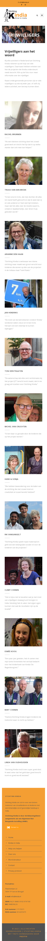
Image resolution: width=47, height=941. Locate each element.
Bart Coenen (11, 710)
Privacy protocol (15, 871)
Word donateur (14, 860)
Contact (11, 865)
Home (10, 837)
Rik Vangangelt (13, 534)
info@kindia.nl (24, 2)
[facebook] (21, 5)
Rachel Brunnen (13, 134)
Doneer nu (14, 827)
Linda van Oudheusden (16, 762)
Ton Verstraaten (14, 371)
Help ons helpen (15, 848)
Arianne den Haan (14, 254)
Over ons (12, 854)
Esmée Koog (11, 651)
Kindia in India (14, 843)
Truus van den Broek (15, 190)
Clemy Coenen (12, 590)
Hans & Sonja (11, 479)
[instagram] (25, 5)
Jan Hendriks (11, 312)
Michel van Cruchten (16, 426)
